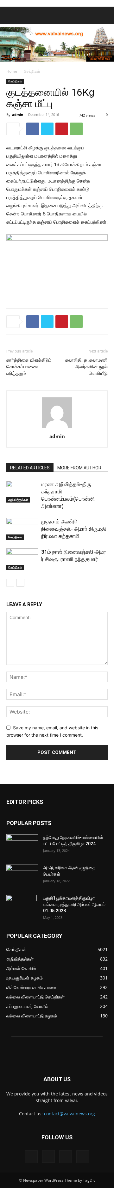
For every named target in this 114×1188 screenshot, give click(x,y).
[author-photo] (57, 427)
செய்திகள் (32, 71)
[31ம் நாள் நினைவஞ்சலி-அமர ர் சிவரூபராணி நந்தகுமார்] (22, 559)
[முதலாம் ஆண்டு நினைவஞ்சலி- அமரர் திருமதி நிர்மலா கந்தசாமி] (22, 529)
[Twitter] (47, 129)
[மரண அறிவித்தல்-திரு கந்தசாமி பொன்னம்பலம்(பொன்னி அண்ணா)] (22, 492)
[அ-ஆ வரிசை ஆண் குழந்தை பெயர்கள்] (22, 876)
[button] (11, 15)
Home (11, 71)
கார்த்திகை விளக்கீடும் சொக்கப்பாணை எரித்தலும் (29, 366)
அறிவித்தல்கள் (18, 500)
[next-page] (20, 583)
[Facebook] (32, 129)
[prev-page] (10, 583)
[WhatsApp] (76, 129)
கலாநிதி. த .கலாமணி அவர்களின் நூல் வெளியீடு (86, 366)
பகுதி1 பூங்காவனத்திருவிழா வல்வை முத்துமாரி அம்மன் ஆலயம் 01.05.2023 (74, 904)
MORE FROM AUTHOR (79, 467)
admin (17, 114)
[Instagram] (48, 1156)
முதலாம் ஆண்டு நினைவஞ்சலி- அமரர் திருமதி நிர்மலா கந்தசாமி (73, 528)
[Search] (105, 15)
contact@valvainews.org (69, 1114)
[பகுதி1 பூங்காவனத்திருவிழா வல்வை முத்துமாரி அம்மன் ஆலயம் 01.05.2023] (21, 906)
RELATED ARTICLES (30, 467)
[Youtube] (82, 1156)
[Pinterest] (61, 129)
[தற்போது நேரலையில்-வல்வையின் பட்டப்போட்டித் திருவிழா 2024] (22, 845)
